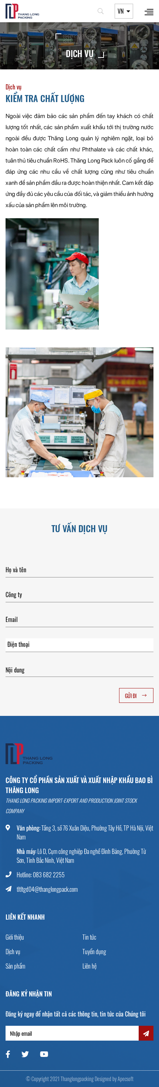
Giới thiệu (15, 937)
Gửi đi (130, 696)
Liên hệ (89, 966)
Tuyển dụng (94, 951)
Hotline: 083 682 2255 (41, 874)
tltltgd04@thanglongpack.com (47, 889)
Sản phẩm (15, 966)
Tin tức (89, 937)
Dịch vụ (13, 951)
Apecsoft (125, 1079)
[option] (79, 412)
